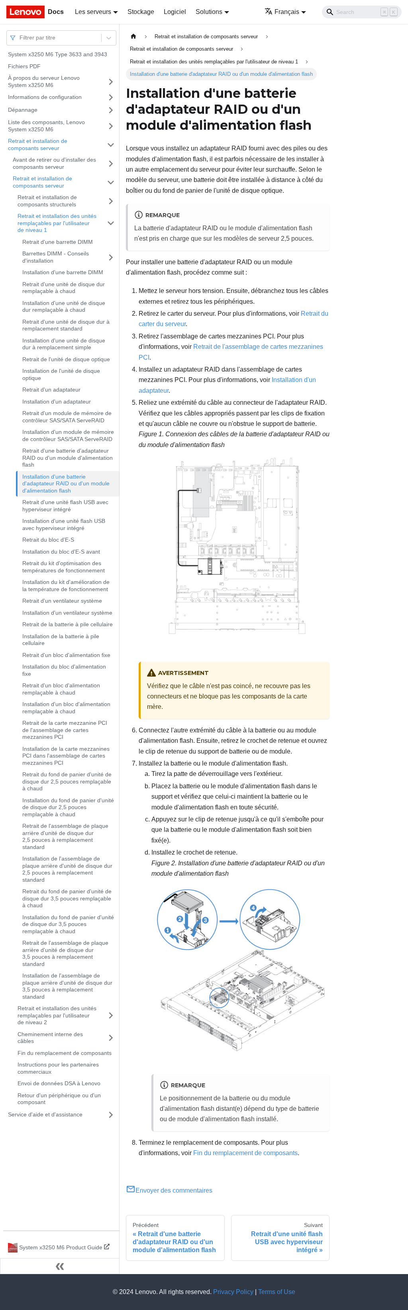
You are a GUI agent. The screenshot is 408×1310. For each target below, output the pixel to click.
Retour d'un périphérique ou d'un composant (59, 1099)
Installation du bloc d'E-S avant (61, 551)
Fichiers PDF (24, 66)
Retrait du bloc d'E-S (48, 539)
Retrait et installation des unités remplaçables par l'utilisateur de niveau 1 (57, 223)
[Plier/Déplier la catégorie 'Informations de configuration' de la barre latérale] (111, 97)
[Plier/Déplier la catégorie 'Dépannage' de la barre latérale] (111, 110)
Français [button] (287, 11)
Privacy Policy (233, 1291)
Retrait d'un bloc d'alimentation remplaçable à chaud (61, 689)
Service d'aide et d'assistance (45, 1114)
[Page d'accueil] (133, 36)
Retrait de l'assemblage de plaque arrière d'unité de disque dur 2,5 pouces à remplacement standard (65, 836)
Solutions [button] (209, 11)
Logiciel (175, 11)
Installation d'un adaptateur (56, 401)
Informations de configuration (45, 97)
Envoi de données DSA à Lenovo (59, 1083)
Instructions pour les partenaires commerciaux (58, 1068)
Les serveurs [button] (93, 11)
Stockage (141, 11)
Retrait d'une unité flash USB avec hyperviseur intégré (65, 506)
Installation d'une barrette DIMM (62, 272)
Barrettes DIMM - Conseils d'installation (55, 257)
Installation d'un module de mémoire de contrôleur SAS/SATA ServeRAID (68, 435)
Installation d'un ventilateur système (67, 612)
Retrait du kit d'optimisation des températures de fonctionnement (63, 567)
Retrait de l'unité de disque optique (66, 359)
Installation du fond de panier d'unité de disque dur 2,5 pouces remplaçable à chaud (68, 807)
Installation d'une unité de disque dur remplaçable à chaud (63, 306)
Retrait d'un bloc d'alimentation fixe (66, 655)
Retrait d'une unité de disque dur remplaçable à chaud (63, 288)
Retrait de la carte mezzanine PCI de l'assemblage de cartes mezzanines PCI (64, 730)
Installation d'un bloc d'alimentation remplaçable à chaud (66, 707)
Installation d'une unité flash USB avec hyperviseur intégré (63, 524)
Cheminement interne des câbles (50, 1038)
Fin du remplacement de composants (65, 1053)
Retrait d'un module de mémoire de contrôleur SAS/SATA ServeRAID (67, 416)
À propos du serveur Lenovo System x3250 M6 (44, 81)
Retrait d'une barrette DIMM (57, 242)
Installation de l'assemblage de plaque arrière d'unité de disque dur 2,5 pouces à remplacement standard (67, 869)
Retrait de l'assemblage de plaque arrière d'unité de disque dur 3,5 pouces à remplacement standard (65, 953)
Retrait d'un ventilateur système (62, 601)
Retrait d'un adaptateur (51, 389)
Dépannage (22, 110)
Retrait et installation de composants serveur (37, 144)
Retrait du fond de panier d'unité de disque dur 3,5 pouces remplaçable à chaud (67, 898)
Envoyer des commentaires (173, 1190)
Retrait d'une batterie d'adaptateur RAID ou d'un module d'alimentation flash (67, 457)
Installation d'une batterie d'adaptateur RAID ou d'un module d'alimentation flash (66, 483)
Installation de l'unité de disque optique (61, 374)
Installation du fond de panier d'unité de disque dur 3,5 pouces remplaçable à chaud (68, 924)
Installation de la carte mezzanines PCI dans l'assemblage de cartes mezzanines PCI (66, 756)
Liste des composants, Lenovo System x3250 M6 (46, 126)
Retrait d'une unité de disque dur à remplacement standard (66, 325)
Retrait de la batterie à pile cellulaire (67, 624)
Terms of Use (276, 1291)
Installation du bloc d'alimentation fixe (64, 670)
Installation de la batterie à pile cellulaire (60, 640)
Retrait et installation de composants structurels (47, 201)
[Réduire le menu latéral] (60, 1266)
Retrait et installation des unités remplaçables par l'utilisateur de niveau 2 (57, 1015)
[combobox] (20, 37)
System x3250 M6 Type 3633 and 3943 (57, 54)
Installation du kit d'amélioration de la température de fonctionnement (66, 585)
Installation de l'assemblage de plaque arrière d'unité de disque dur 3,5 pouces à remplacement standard (67, 986)
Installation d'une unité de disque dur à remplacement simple (63, 344)
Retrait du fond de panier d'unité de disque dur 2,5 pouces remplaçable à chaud (67, 781)
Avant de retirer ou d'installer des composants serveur (54, 163)
